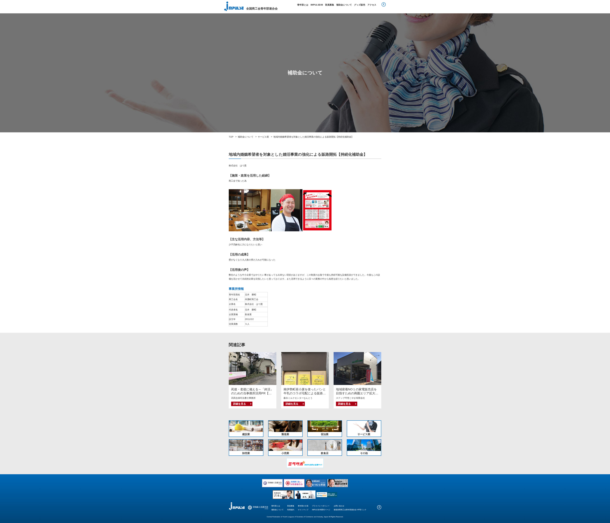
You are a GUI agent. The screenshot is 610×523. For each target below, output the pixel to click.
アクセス (371, 5)
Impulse (234, 6)
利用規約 (290, 510)
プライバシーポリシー (320, 506)
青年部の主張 (303, 506)
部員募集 (329, 5)
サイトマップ (303, 510)
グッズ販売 (359, 5)
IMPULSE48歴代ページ (321, 510)
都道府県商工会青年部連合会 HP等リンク (350, 510)
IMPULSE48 (317, 5)
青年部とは (302, 5)
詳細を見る (239, 403)
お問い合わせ (339, 506)
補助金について (344, 5)
